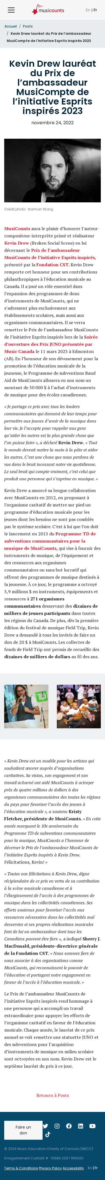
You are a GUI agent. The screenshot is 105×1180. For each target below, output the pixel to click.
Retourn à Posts (52, 1095)
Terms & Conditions (21, 1168)
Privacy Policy (50, 1168)
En (88, 10)
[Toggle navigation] (11, 10)
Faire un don (23, 1130)
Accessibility (73, 1168)
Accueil (10, 26)
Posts (28, 26)
